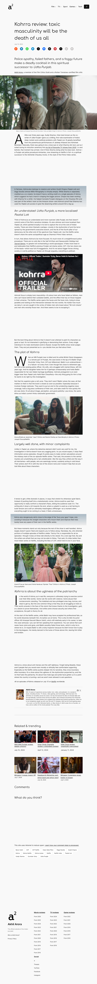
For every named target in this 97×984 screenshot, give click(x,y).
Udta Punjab (44, 856)
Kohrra (18, 853)
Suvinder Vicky (32, 856)
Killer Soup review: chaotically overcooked (69, 745)
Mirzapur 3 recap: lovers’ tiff (25, 775)
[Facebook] (78, 690)
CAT (27, 850)
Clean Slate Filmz (48, 850)
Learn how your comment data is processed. (62, 845)
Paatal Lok (68, 853)
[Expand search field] (86, 7)
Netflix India (58, 853)
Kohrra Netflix (27, 853)
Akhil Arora (18, 72)
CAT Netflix (35, 850)
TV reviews (54, 912)
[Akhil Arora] (20, 700)
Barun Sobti (19, 850)
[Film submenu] (55, 6)
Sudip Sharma (20, 856)
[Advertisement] (48, 171)
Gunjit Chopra (72, 850)
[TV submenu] (60, 6)
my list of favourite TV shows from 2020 (61, 147)
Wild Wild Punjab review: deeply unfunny (23, 745)
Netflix (49, 853)
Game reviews (69, 912)
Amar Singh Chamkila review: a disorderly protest (48, 745)
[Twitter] (80, 690)
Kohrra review (39, 853)
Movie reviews (39, 912)
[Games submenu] (75, 6)
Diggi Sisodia (61, 850)
